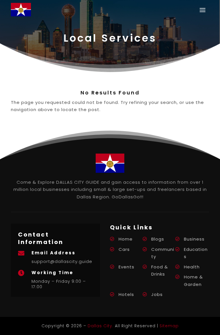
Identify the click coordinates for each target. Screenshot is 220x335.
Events (126, 267)
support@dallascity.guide (62, 261)
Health (192, 267)
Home (126, 239)
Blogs (157, 239)
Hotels (126, 294)
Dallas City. (100, 326)
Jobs (157, 294)
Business (194, 239)
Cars (124, 249)
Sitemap (169, 326)
